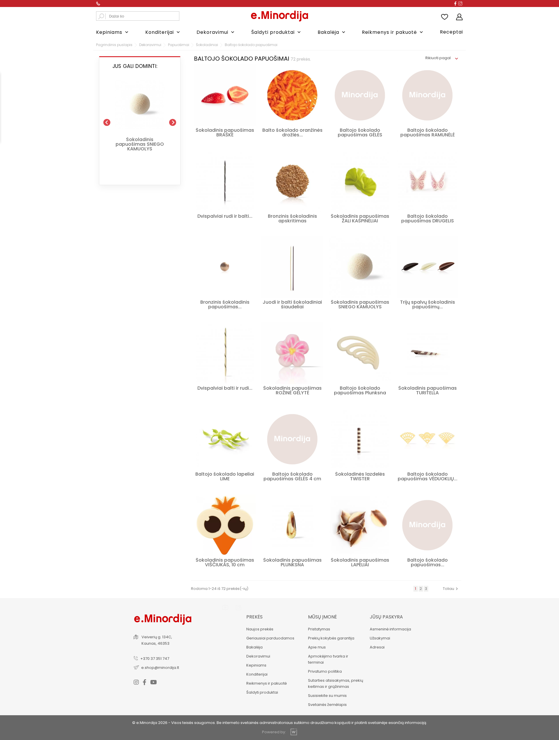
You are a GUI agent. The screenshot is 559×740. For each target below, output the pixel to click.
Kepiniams (113, 32)
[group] (139, 120)
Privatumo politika (325, 671)
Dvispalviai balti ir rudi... (224, 388)
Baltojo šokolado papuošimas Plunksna (360, 390)
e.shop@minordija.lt (160, 667)
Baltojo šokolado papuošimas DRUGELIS (427, 218)
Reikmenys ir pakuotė (393, 32)
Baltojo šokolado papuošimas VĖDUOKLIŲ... (427, 476)
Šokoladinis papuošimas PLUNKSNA (292, 562)
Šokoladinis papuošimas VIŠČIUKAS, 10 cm (225, 562)
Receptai (451, 32)
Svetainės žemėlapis (327, 704)
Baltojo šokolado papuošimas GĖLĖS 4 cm (292, 476)
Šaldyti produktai (276, 32)
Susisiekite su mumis (327, 695)
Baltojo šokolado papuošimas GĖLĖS (360, 132)
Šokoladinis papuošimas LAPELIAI (360, 562)
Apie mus (317, 647)
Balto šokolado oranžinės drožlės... (292, 132)
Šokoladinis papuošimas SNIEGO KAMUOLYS (140, 144)
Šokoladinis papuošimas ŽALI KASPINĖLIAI (360, 218)
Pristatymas (319, 629)
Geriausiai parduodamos (270, 638)
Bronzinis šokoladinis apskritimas (292, 218)
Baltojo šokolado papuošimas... (427, 562)
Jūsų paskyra (386, 617)
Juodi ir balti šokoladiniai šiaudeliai (292, 304)
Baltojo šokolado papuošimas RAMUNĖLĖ (427, 132)
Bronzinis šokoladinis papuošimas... (225, 304)
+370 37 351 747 (154, 658)
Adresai (377, 647)
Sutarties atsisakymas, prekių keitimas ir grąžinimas (335, 683)
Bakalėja (332, 32)
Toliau (451, 588)
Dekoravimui (216, 32)
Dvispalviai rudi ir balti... (224, 216)
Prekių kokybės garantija (331, 638)
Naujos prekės (259, 629)
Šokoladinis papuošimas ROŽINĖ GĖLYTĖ (292, 390)
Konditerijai (163, 32)
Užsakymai (380, 638)
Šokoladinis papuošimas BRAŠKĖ (225, 132)
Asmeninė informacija (390, 629)
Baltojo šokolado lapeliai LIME (224, 476)
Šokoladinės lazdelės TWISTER (360, 476)
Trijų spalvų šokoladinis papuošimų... (427, 304)
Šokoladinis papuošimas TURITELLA (427, 390)
